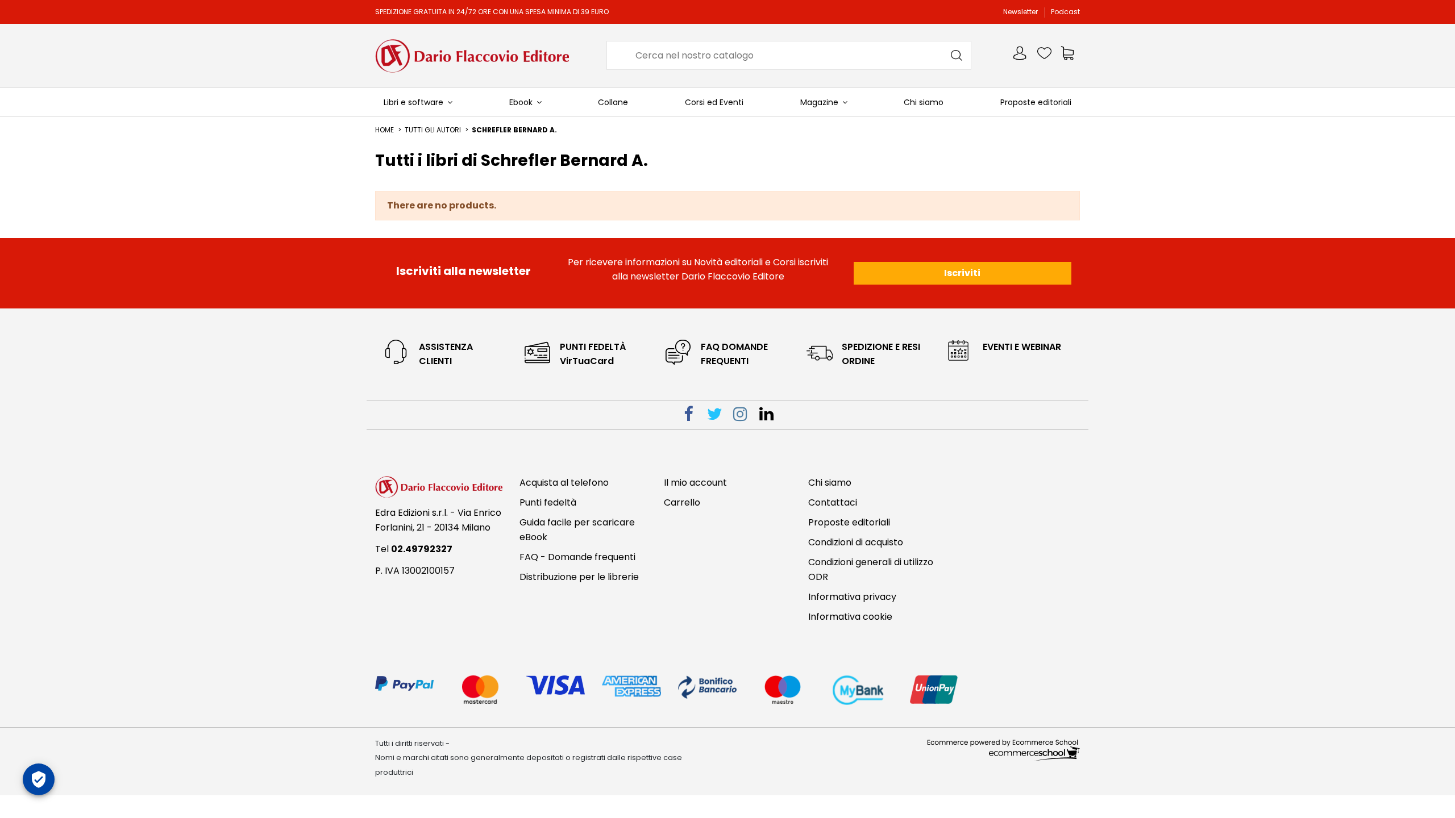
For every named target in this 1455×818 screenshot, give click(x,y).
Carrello (682, 502)
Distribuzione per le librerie (579, 576)
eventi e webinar (1022, 346)
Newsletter (1021, 11)
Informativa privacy (852, 596)
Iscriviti (962, 272)
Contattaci (832, 502)
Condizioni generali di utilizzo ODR (870, 569)
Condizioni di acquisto (855, 542)
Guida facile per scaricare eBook (577, 530)
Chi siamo (829, 482)
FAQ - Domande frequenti (577, 557)
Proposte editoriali (849, 522)
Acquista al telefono (564, 482)
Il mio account (695, 482)
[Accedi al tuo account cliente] (1020, 55)
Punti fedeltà (547, 502)
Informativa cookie (850, 616)
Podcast (1065, 11)
